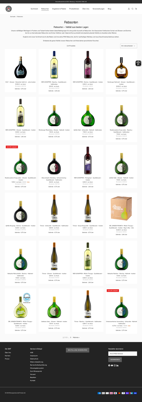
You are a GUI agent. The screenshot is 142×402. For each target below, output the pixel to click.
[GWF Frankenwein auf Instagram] (115, 365)
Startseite (12, 16)
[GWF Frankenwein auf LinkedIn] (117, 365)
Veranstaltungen (98, 9)
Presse (7, 359)
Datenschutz (34, 359)
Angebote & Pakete (59, 9)
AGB (31, 352)
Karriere (7, 356)
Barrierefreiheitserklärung (38, 365)
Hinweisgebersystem (37, 368)
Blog (109, 9)
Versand (32, 374)
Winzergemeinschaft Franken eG (17, 393)
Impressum (34, 356)
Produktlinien (74, 9)
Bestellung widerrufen (77, 350)
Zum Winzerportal (36, 371)
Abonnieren (115, 359)
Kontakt (32, 380)
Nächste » (76, 337)
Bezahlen (33, 377)
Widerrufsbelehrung (36, 362)
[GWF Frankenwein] (8, 9)
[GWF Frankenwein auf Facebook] (109, 365)
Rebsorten (45, 9)
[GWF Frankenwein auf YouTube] (112, 365)
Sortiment (34, 9)
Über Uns (85, 9)
